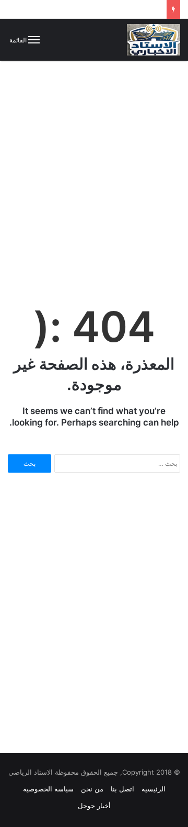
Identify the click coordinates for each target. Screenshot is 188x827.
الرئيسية (154, 789)
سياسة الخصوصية (48, 789)
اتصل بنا (122, 789)
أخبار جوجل (94, 805)
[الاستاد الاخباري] (153, 39)
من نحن (92, 789)
